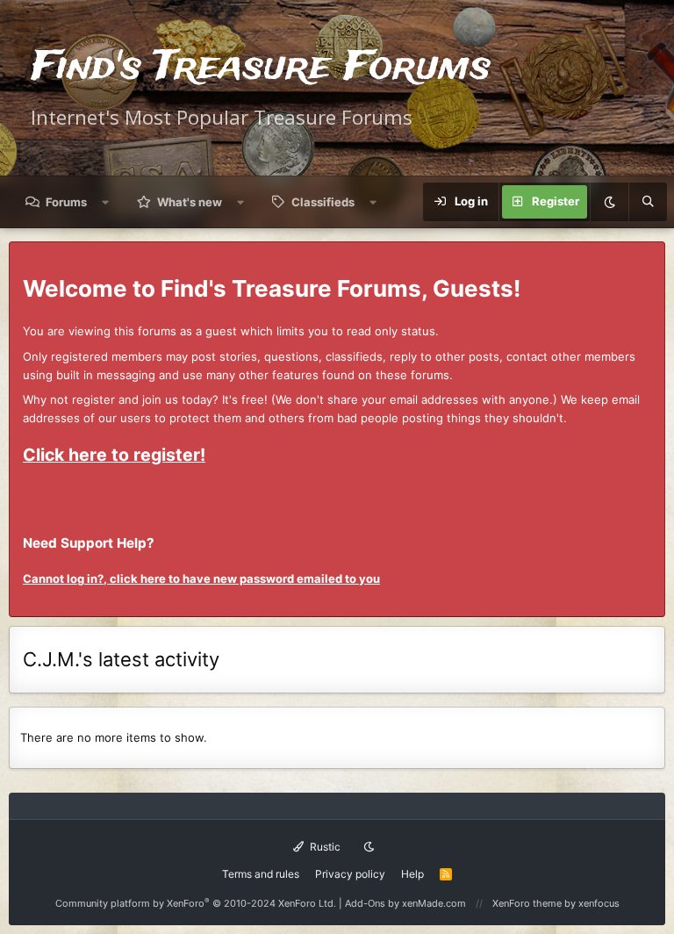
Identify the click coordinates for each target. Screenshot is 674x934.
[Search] (647, 202)
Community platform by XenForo (195, 903)
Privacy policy (350, 873)
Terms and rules (260, 873)
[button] (105, 201)
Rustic (324, 846)
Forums (66, 202)
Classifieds (323, 202)
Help (412, 873)
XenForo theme (527, 903)
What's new (189, 202)
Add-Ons (365, 903)
